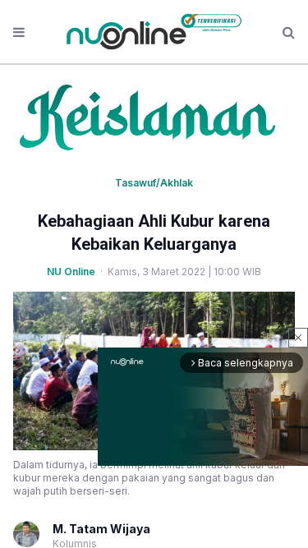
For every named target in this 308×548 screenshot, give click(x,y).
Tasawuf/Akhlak (154, 183)
